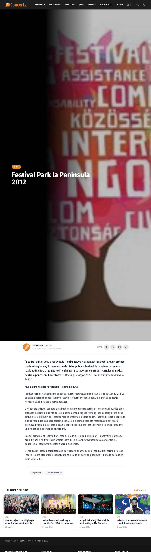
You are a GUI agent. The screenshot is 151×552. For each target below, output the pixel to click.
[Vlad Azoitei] (26, 347)
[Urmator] (147, 512)
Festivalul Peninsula (54, 473)
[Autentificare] (143, 4)
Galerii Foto (106, 4)
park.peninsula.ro (90, 454)
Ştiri (81, 4)
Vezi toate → (140, 490)
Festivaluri (55, 4)
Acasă (7, 541)
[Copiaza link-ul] (126, 347)
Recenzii (92, 4)
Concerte (40, 4)
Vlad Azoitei (38, 345)
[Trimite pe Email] (119, 347)
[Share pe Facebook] (106, 347)
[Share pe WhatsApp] (113, 347)
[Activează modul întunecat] (137, 4)
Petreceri (70, 4)
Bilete (120, 4)
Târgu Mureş (36, 473)
